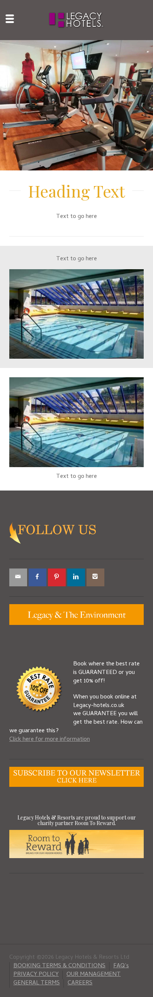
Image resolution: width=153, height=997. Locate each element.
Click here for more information (49, 740)
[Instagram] (95, 577)
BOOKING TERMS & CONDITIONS (59, 966)
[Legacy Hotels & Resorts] (76, 20)
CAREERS (80, 983)
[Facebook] (37, 577)
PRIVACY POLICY (36, 975)
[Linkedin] (76, 577)
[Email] (18, 577)
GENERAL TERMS (36, 983)
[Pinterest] (57, 577)
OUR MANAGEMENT (93, 975)
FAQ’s (121, 966)
